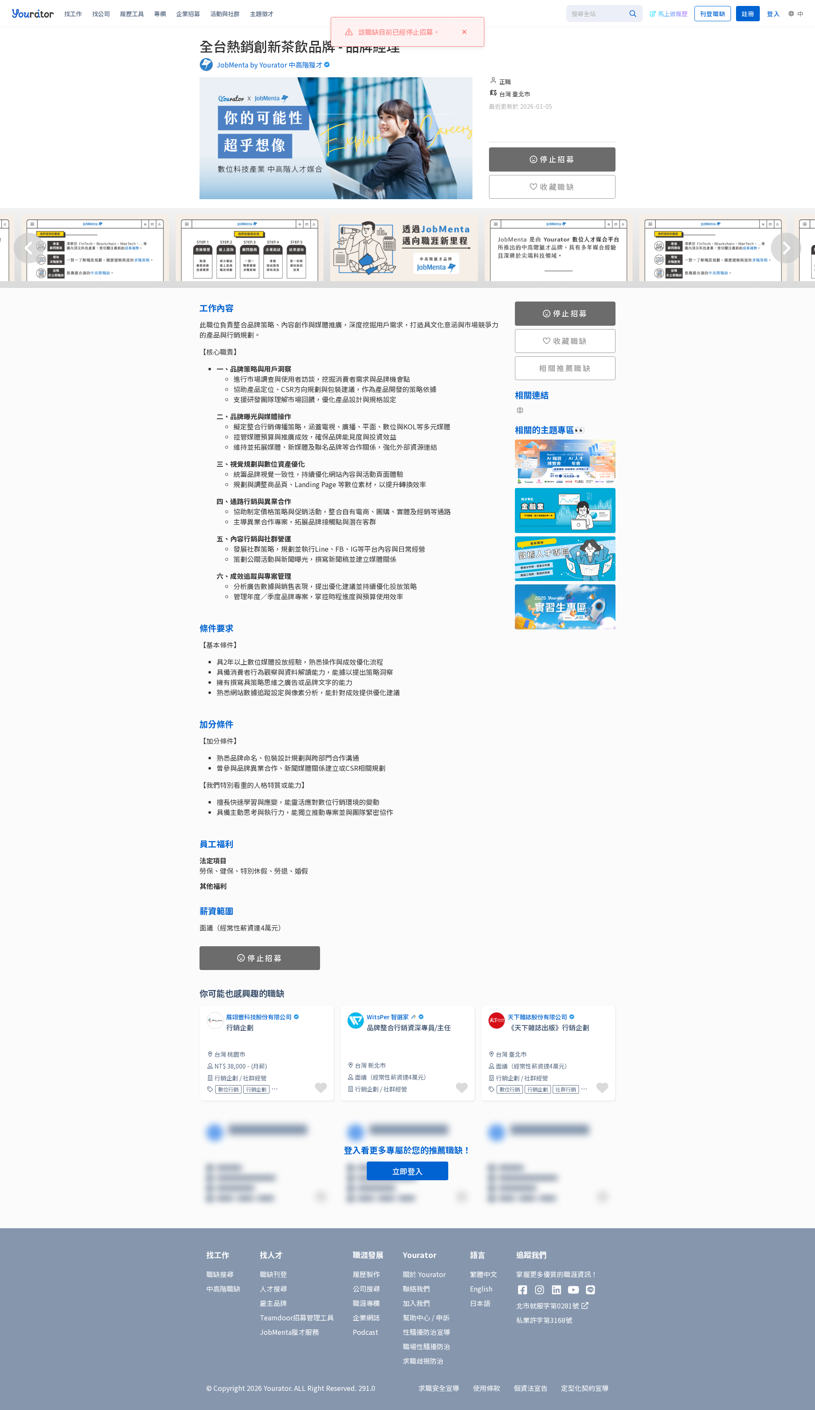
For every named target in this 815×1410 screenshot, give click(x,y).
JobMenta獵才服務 (289, 1332)
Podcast (365, 1332)
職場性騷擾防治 (426, 1346)
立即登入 (407, 1170)
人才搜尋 (273, 1288)
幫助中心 (416, 1317)
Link (347, 1010)
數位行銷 (228, 1089)
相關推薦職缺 (565, 367)
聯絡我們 (416, 1288)
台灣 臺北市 (514, 94)
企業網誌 (366, 1317)
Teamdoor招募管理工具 (297, 1317)
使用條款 (486, 1388)
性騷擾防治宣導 (426, 1332)
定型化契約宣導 (585, 1388)
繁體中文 (483, 1274)
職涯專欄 (366, 1303)
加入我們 (416, 1303)
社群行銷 (566, 1089)
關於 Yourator (424, 1274)
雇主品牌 (273, 1303)
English (481, 1288)
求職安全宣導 (439, 1388)
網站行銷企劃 (289, 1089)
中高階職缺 (223, 1288)
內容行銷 (594, 1089)
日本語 (480, 1303)
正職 (505, 81)
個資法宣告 (531, 1388)
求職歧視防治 (423, 1361)
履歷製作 (366, 1274)
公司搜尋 (366, 1288)
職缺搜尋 (219, 1274)
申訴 (443, 1317)
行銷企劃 (256, 1089)
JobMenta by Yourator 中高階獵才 (269, 64)
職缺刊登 (273, 1274)
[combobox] (604, 13)
